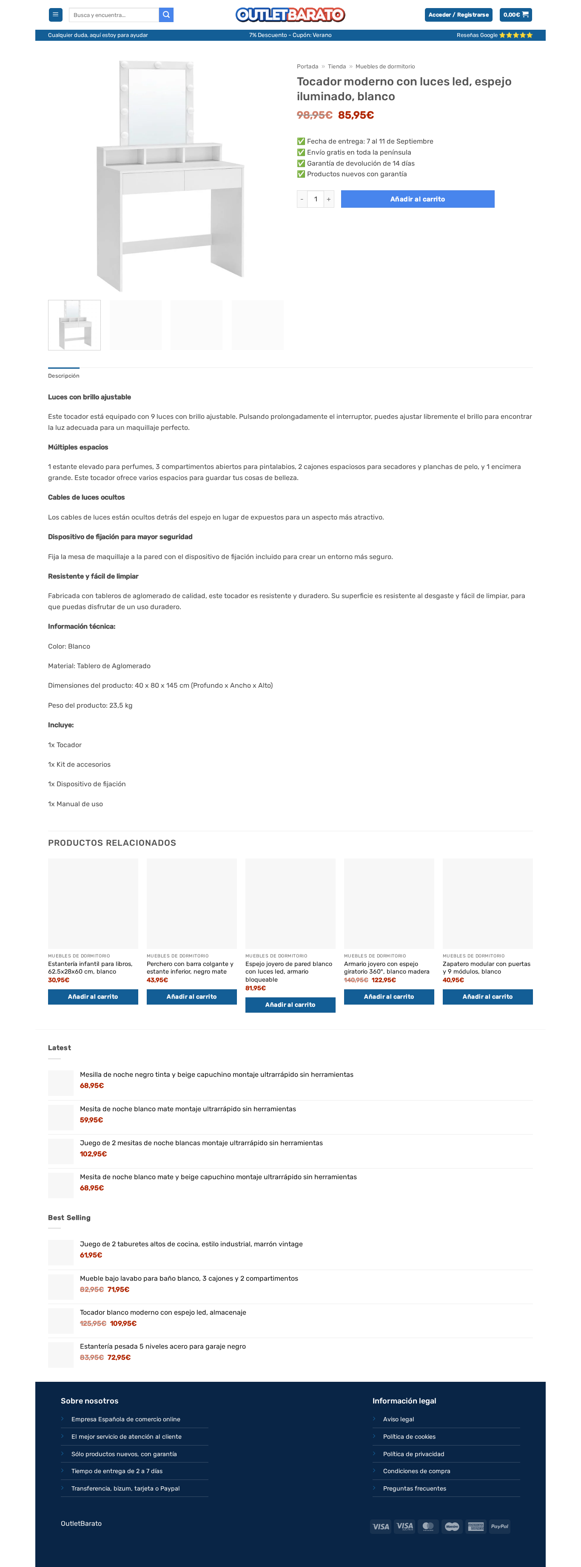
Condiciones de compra (416, 1471)
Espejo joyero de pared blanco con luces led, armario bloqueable (288, 971)
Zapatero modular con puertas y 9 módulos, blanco (486, 968)
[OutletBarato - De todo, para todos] (290, 15)
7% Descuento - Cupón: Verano (290, 34)
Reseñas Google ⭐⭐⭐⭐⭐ (495, 35)
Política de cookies (409, 1436)
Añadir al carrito (417, 199)
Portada (308, 66)
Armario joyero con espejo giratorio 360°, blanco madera (387, 968)
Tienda (337, 66)
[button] (56, 15)
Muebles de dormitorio (385, 66)
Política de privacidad (413, 1454)
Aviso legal (398, 1419)
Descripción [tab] (64, 376)
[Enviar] (166, 15)
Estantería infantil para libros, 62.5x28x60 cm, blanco (90, 968)
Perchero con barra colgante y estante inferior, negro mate (190, 968)
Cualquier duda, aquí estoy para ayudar (98, 35)
